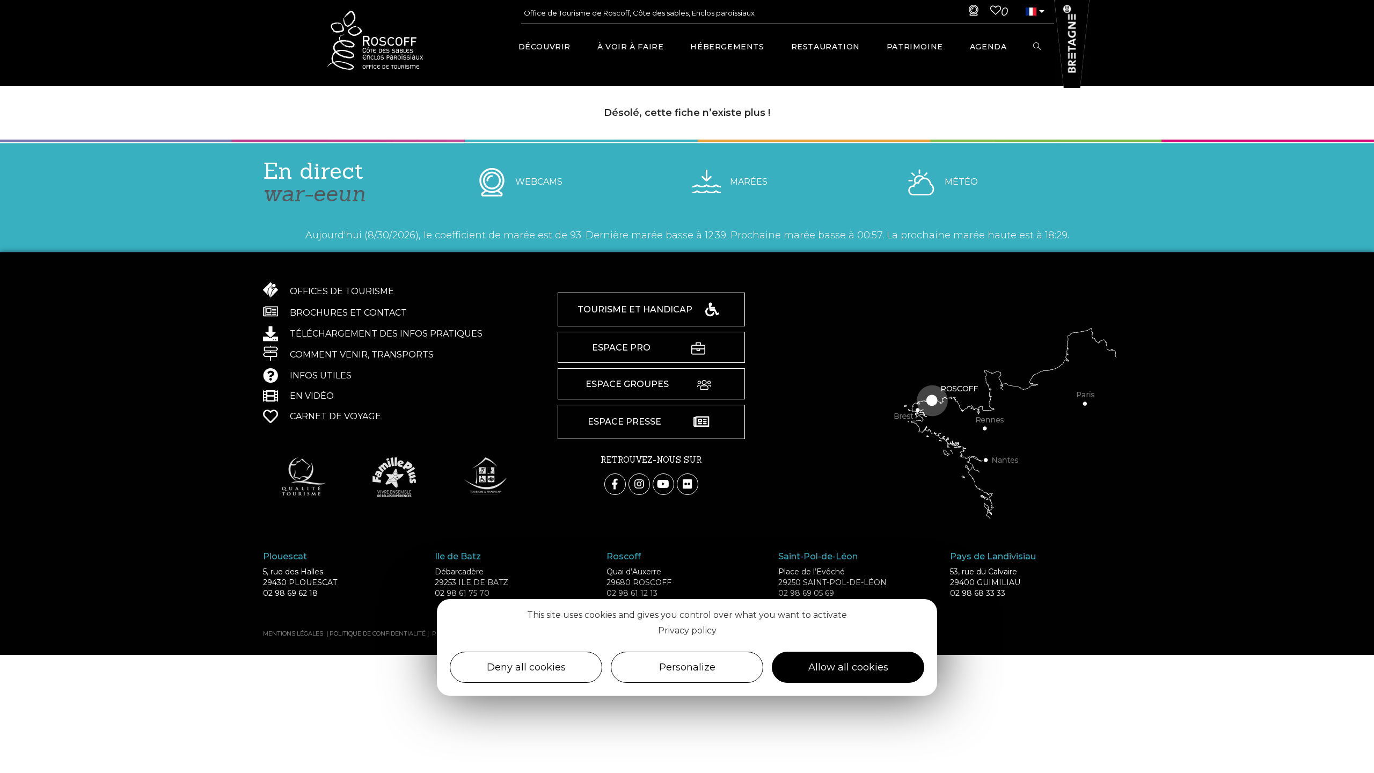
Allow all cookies (848, 667)
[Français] (1030, 12)
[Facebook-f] (615, 484)
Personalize (687, 667)
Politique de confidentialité (378, 633)
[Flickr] (687, 484)
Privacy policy (687, 630)
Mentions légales (293, 633)
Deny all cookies (526, 667)
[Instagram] (639, 484)
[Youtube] (663, 484)
